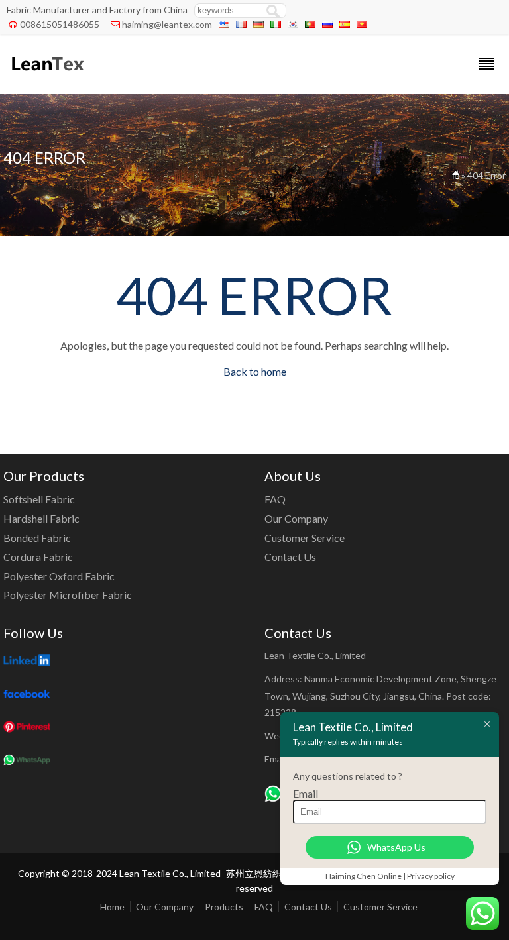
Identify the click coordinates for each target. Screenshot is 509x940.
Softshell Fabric (39, 499)
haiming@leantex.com (167, 24)
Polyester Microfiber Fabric (67, 594)
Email (305, 793)
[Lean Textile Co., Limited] (47, 76)
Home (112, 906)
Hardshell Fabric (41, 518)
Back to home (254, 371)
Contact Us (290, 556)
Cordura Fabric (38, 556)
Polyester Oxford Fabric (59, 576)
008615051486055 (59, 24)
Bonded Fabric (37, 537)
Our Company (296, 518)
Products (224, 906)
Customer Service (304, 537)
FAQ (275, 499)
